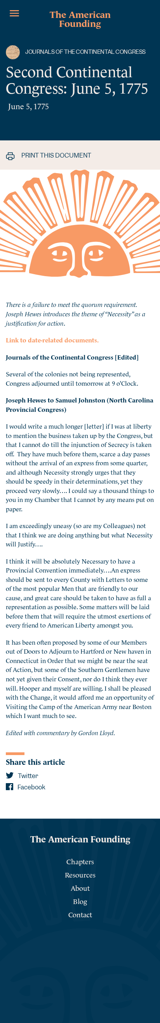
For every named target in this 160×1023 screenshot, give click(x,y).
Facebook (30, 787)
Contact (80, 914)
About (80, 887)
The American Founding (80, 18)
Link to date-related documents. (52, 339)
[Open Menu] (14, 13)
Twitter (27, 776)
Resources (80, 874)
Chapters (80, 861)
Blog (80, 901)
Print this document (55, 155)
